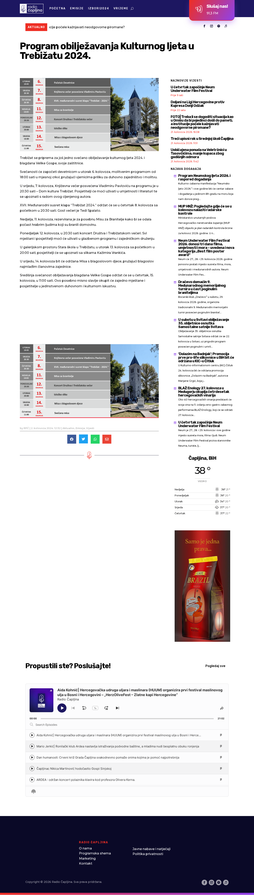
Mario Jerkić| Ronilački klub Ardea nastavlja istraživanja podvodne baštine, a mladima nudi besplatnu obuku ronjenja (118, 746)
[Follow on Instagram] (211, 26)
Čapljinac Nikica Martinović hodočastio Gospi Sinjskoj (74, 768)
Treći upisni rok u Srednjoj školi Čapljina (202, 138)
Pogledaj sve (215, 666)
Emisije (77, 8)
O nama (85, 848)
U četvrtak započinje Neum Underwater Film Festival (193, 89)
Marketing (87, 858)
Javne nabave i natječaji (151, 849)
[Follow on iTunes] (226, 26)
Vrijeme (121, 8)
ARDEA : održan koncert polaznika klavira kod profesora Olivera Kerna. (86, 780)
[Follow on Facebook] (204, 26)
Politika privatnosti (148, 854)
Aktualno (68, 428)
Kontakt (85, 863)
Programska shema (95, 853)
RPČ (26, 428)
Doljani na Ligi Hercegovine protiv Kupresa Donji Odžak (197, 104)
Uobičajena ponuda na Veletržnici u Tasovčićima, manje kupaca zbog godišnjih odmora (199, 153)
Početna (57, 8)
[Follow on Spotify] (218, 26)
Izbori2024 (98, 8)
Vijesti (90, 428)
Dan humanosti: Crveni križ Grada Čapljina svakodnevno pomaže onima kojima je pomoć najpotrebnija (108, 757)
